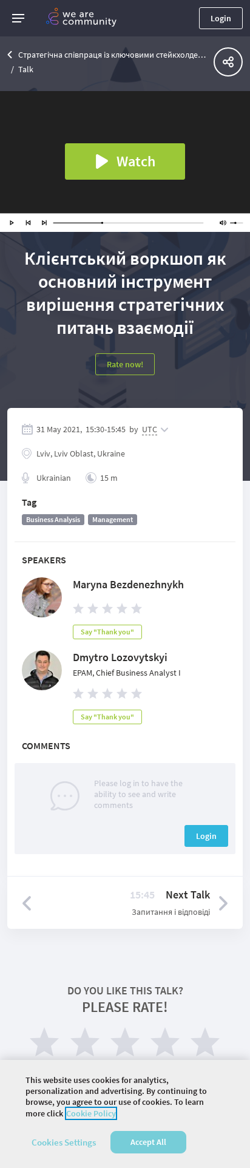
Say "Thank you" (107, 631)
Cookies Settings (64, 1142)
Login (221, 18)
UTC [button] (149, 429)
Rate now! (125, 364)
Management (112, 519)
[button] (18, 18)
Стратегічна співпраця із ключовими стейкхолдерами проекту (113, 54)
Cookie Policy (91, 1113)
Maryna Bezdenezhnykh (128, 584)
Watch (136, 161)
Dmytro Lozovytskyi (120, 657)
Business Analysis (53, 519)
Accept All (148, 1141)
